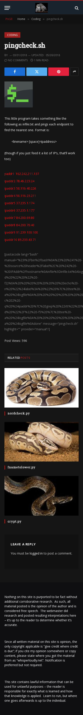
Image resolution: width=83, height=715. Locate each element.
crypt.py (14, 521)
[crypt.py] (41, 495)
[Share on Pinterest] (58, 71)
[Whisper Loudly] (41, 8)
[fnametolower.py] (41, 441)
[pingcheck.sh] (18, 106)
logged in (36, 553)
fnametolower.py (21, 467)
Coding (12, 35)
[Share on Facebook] (14, 71)
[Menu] (7, 8)
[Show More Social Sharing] (74, 71)
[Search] (76, 8)
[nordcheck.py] (41, 388)
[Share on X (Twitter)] (36, 71)
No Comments (18, 60)
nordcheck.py (19, 413)
